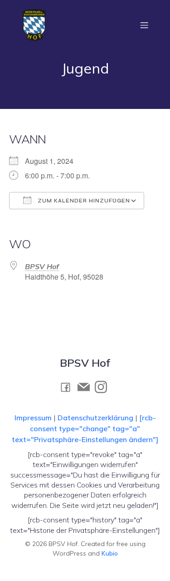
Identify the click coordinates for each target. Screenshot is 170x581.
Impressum (34, 417)
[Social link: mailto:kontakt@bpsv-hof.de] (86, 386)
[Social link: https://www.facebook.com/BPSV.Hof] (68, 387)
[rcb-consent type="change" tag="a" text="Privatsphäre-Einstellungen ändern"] (85, 428)
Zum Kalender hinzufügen (83, 201)
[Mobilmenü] (144, 25)
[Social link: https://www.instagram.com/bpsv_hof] (103, 386)
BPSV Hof (42, 266)
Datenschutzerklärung (95, 417)
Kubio (110, 553)
